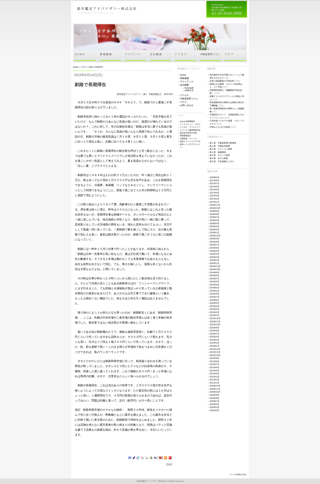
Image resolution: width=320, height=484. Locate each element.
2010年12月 (215, 386)
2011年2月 (214, 380)
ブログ (84, 67)
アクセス (184, 95)
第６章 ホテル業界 (219, 158)
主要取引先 (189, 90)
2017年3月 (214, 196)
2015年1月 (214, 263)
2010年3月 (214, 410)
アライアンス (186, 81)
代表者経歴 (189, 88)
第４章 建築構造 (218, 152)
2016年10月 (215, 208)
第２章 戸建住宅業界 (220, 146)
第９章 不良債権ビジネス (222, 161)
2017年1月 (214, 202)
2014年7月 (214, 278)
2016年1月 (214, 232)
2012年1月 (214, 346)
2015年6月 (214, 248)
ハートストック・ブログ (190, 124)
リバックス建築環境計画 (190, 130)
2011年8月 (214, 361)
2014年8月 (214, 275)
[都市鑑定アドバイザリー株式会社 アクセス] (185, 61)
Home (75, 67)
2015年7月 (214, 245)
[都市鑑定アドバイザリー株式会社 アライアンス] (135, 61)
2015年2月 (214, 260)
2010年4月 (214, 407)
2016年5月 (214, 220)
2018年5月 (214, 177)
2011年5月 (214, 370)
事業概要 (184, 78)
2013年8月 (214, 294)
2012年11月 (215, 321)
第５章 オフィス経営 (220, 155)
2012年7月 (214, 334)
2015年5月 (214, 251)
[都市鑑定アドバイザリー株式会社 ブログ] (235, 61)
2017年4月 (214, 193)
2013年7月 (214, 297)
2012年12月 (215, 318)
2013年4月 (214, 306)
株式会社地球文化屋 (188, 133)
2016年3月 (214, 226)
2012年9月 (214, 327)
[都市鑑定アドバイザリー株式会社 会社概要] (160, 61)
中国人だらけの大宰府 (220, 127)
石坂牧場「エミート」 (189, 139)
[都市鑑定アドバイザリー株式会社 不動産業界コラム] (210, 61)
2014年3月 (214, 288)
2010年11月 (215, 389)
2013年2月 (214, 312)
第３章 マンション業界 (221, 149)
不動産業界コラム (189, 98)
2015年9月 (214, 238)
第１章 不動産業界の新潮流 (223, 143)
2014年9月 (214, 272)
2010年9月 (214, 395)
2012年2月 (214, 343)
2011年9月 (214, 358)
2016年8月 (214, 214)
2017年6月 (214, 186)
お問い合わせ (186, 105)
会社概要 (184, 85)
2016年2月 (214, 229)
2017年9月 (214, 180)
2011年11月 (215, 352)
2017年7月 (214, 183)
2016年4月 (214, 223)
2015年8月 (214, 242)
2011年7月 (214, 364)
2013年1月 (214, 315)
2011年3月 (214, 377)
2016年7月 (214, 217)
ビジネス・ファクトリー (190, 127)
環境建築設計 (185, 136)
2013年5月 (214, 303)
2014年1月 (214, 291)
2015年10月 (215, 236)
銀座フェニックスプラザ (190, 141)
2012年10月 (215, 324)
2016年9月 (214, 211)
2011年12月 (215, 349)
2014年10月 (215, 269)
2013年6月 (214, 300)
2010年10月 (215, 392)
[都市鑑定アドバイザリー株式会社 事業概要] (110, 61)
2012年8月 (214, 330)
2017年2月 (214, 199)
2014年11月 (215, 266)
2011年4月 (214, 373)
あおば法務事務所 (187, 121)
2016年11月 (215, 205)
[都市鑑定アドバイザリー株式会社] (106, 16)
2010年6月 (214, 404)
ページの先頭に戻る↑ (238, 474)
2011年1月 (214, 383)
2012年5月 (214, 337)
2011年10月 (215, 355)
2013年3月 (214, 309)
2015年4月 (214, 254)
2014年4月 (214, 285)
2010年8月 (214, 398)
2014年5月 (214, 281)
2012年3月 (214, 340)
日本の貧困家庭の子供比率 (222, 81)
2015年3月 (214, 257)
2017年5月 (214, 189)
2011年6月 (214, 367)
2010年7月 (214, 401)
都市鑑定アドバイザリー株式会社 (152, 481)
